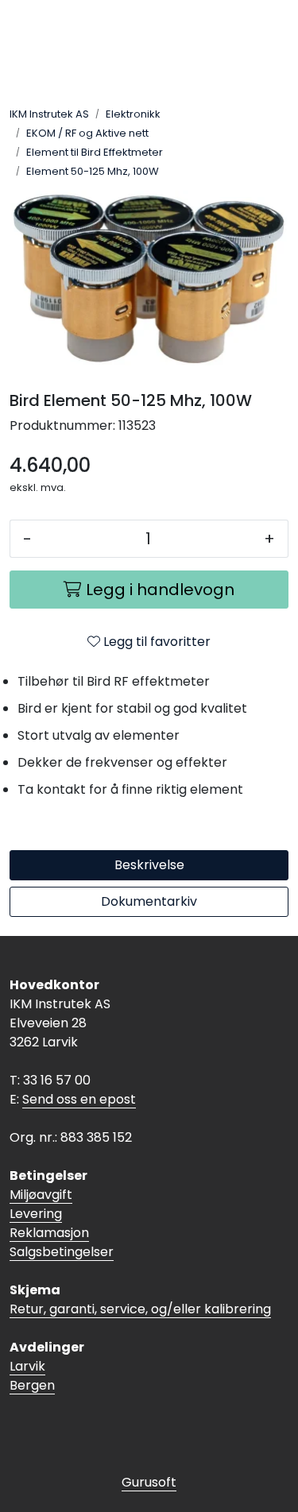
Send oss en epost (79, 1099)
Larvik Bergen (32, 1375)
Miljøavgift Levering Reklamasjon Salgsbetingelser (62, 1223)
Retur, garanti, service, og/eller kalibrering (140, 1309)
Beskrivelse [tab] (149, 865)
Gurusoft (149, 1482)
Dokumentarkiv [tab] (149, 901)
